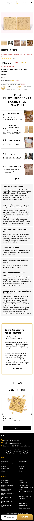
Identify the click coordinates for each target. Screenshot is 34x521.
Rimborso (21, 466)
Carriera (21, 468)
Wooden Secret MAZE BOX (7, 494)
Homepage (4, 461)
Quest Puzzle (8, 419)
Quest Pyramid (5, 480)
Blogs (20, 471)
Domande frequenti (7, 464)
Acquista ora (10, 517)
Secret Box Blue (23, 483)
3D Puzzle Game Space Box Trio (26, 488)
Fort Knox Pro (23, 494)
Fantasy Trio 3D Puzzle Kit (7, 506)
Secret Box (22, 498)
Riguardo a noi (23, 461)
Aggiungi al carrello (25, 517)
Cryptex (21, 480)
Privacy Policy (5, 471)
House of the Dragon (25, 496)
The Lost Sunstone (24, 508)
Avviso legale (5, 468)
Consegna (22, 464)
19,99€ (17, 428)
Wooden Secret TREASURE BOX (6, 490)
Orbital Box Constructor (26, 491)
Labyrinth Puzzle (23, 505)
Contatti (3, 466)
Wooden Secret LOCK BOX (7, 486)
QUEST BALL (4, 483)
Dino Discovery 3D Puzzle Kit (6, 498)
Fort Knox (21, 501)
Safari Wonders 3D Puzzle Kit (6, 502)
